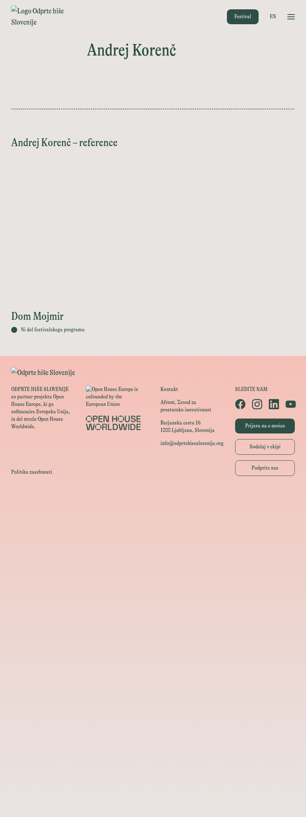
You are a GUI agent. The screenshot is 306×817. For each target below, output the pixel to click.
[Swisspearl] (153, 700)
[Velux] (153, 600)
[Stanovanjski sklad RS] (153, 633)
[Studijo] (153, 784)
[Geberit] (153, 734)
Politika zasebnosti (31, 472)
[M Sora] (153, 616)
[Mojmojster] (153, 767)
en (273, 16)
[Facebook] (239, 404)
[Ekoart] (153, 650)
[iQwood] (153, 667)
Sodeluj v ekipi (265, 447)
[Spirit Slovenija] (153, 566)
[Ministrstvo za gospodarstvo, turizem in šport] (153, 549)
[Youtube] (290, 404)
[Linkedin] (273, 404)
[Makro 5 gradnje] (153, 717)
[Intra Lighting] (153, 583)
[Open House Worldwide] (153, 516)
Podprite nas (265, 468)
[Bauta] (153, 750)
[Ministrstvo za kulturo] (153, 532)
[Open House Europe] (153, 499)
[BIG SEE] (153, 801)
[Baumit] (153, 683)
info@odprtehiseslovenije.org (192, 443)
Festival (242, 16)
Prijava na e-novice (265, 426)
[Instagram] (256, 404)
